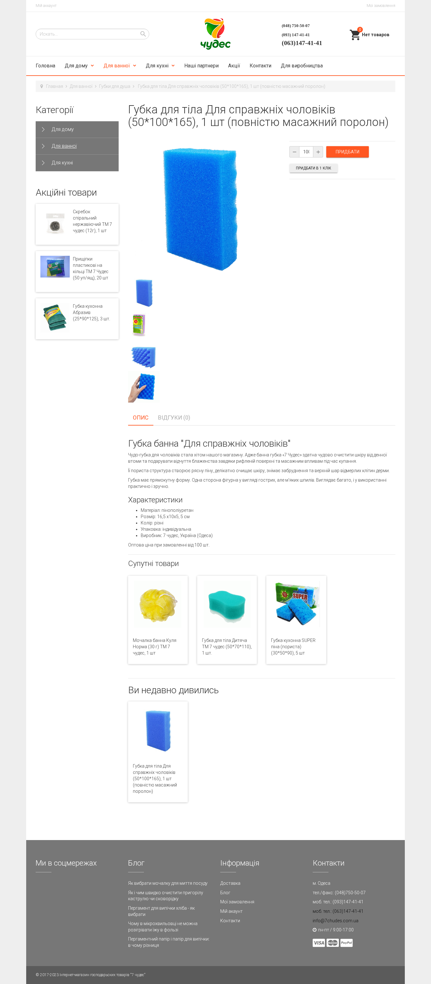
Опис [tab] (141, 417)
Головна (45, 66)
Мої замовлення (381, 5)
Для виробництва (302, 66)
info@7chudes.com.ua (335, 920)
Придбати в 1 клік (313, 168)
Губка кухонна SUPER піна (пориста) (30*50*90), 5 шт (293, 646)
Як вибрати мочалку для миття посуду (168, 883)
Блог (225, 892)
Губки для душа (114, 86)
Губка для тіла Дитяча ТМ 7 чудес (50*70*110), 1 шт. (227, 646)
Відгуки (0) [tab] (174, 417)
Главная (54, 86)
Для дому (76, 66)
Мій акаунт (231, 911)
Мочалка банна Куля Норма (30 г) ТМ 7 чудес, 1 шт (154, 646)
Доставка (230, 883)
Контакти (260, 66)
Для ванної (116, 66)
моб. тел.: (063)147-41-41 (338, 911)
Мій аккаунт (46, 5)
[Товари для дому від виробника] (215, 34)
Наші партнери (201, 66)
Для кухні (157, 66)
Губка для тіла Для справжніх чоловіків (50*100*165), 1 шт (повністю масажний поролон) (155, 779)
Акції (234, 66)
